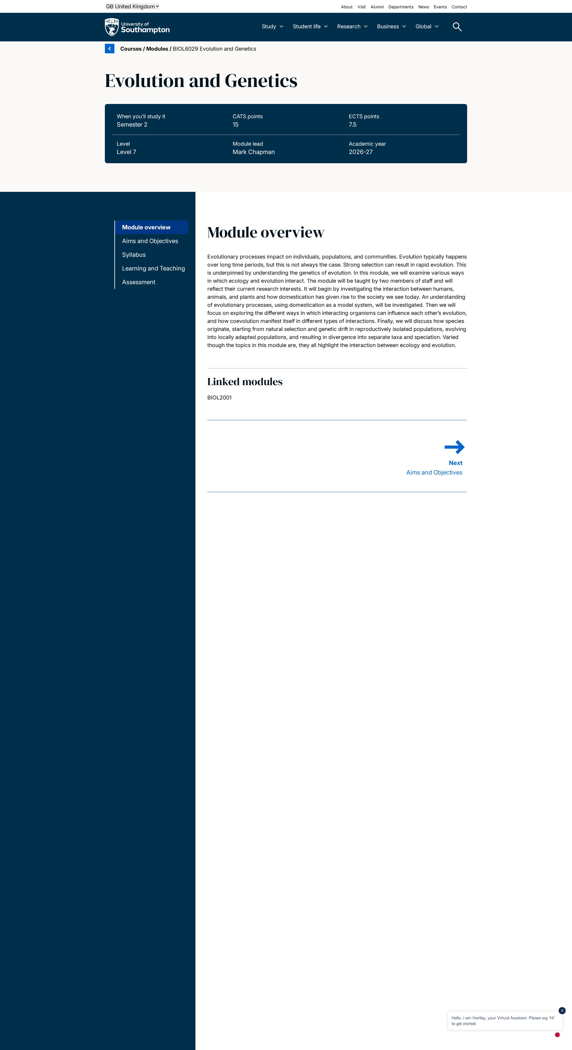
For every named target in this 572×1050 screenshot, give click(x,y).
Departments (401, 6)
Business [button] (388, 26)
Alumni (377, 6)
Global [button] (423, 26)
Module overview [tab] (146, 227)
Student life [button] (307, 26)
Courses (131, 49)
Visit (362, 6)
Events (440, 6)
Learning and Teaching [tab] (153, 268)
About (347, 6)
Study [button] (269, 26)
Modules (157, 49)
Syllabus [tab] (134, 254)
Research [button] (348, 26)
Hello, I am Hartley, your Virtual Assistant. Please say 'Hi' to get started (503, 1020)
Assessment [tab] (138, 282)
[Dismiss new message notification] (562, 1011)
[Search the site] (455, 27)
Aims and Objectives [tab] (150, 241)
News (423, 6)
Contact (459, 6)
